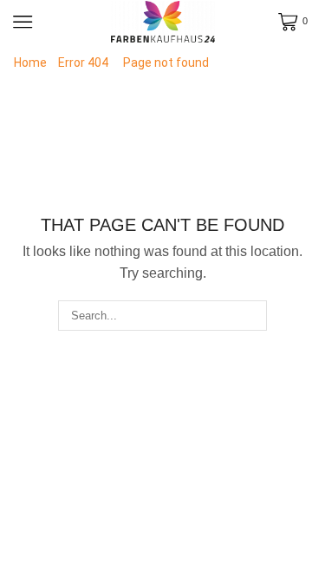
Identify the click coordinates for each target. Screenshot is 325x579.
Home (30, 62)
